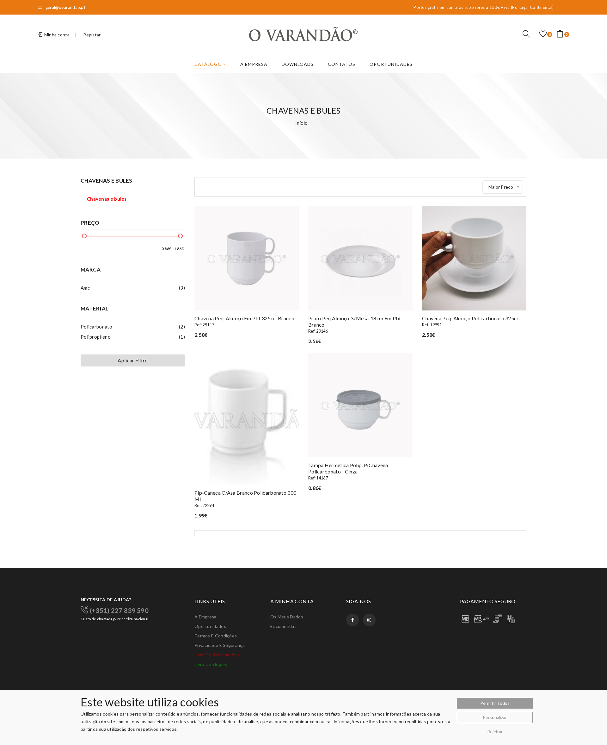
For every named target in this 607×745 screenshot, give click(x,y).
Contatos (341, 64)
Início (301, 123)
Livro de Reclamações (216, 654)
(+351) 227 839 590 (118, 610)
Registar (92, 34)
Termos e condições (215, 635)
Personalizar (495, 717)
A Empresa (253, 64)
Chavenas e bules (107, 199)
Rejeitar (495, 731)
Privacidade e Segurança (219, 645)
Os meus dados (286, 616)
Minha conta (56, 34)
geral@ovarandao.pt (64, 7)
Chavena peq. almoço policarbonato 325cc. (471, 321)
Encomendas (283, 626)
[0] (543, 34)
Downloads (298, 64)
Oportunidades (391, 64)
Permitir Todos (495, 703)
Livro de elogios (210, 664)
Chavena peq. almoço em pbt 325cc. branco (244, 321)
